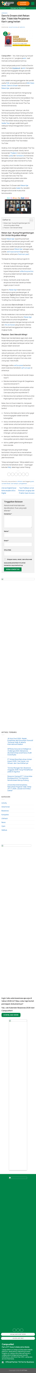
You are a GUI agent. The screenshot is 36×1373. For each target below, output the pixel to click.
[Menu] (32, 3)
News (4, 822)
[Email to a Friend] (20, 474)
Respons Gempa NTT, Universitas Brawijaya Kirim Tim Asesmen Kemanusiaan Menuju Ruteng (20, 778)
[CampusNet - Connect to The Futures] (8, 3)
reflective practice (26, 271)
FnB (7, 83)
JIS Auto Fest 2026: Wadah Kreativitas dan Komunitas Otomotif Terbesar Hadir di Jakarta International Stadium (20, 741)
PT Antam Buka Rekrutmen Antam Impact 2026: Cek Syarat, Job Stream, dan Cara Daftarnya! (20, 761)
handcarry (20, 156)
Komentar (8, 514)
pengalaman (23, 483)
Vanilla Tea (5, 123)
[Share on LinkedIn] (27, 474)
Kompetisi (5, 814)
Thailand (13, 153)
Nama (6, 531)
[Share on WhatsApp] (9, 474)
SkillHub (4, 830)
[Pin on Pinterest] (23, 474)
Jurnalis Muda (6, 483)
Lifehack (4, 13)
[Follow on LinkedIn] (18, 1330)
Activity (4, 803)
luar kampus (14, 483)
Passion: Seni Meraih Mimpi (13, 228)
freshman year (23, 254)
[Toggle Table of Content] (30, 220)
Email (6, 541)
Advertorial (6, 807)
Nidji (9, 467)
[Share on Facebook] (12, 474)
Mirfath (22, 27)
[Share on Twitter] (16, 474)
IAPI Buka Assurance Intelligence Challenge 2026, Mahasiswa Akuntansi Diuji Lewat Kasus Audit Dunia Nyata (20, 752)
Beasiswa (5, 811)
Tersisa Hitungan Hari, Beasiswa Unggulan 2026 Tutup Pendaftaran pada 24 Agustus (20, 770)
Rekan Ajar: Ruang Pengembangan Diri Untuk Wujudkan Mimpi (17, 224)
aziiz (24, 58)
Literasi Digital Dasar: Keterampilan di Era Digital (9, 490)
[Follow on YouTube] (21, 1330)
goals (32, 481)
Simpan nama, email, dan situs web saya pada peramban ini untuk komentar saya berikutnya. (18, 562)
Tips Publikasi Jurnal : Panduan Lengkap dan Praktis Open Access (26, 490)
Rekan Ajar (5, 88)
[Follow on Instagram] (14, 1330)
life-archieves (9, 325)
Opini (3, 826)
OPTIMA (24, 1370)
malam (18, 188)
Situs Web (7, 550)
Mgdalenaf (16, 68)
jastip (11, 156)
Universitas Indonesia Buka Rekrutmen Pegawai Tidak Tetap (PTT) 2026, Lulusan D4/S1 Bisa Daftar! (19, 788)
